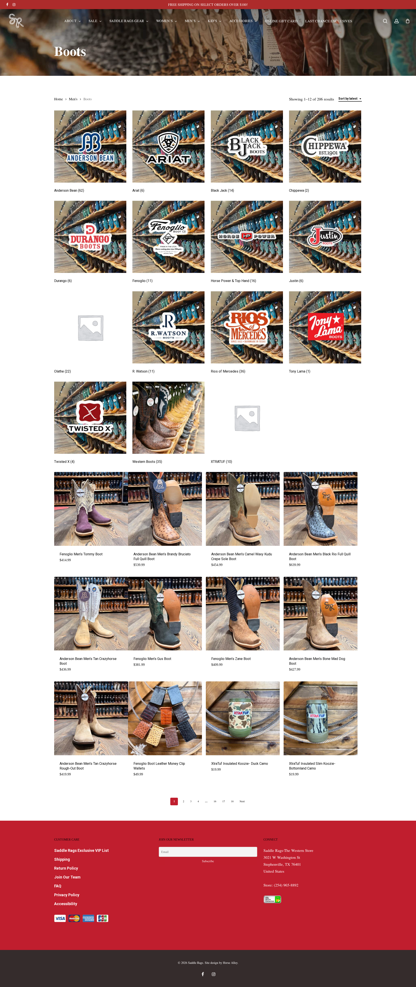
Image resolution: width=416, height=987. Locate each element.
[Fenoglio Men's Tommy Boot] (91, 509)
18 (232, 801)
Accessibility (65, 903)
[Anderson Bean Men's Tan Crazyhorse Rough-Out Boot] (91, 718)
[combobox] (350, 99)
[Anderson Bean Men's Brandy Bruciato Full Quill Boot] (165, 509)
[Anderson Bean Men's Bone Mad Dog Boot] (321, 614)
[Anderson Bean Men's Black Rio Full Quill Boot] (321, 509)
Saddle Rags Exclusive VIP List (81, 850)
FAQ (57, 886)
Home (58, 99)
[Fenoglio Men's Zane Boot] (243, 614)
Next (242, 801)
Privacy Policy (66, 895)
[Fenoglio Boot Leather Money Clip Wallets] (165, 718)
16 (215, 801)
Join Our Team (67, 877)
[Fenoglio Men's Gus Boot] (165, 614)
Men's (73, 99)
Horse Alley (230, 963)
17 (223, 801)
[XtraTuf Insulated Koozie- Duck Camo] (243, 718)
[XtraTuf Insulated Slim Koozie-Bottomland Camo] (321, 718)
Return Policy (66, 868)
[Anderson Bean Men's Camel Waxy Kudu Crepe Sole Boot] (243, 509)
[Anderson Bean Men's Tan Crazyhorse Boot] (91, 614)
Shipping (62, 859)
